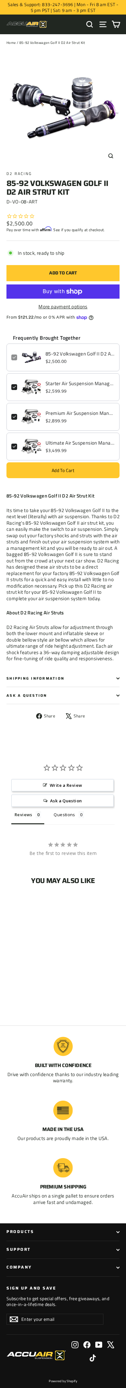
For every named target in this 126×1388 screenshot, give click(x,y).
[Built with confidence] (63, 1046)
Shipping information (35, 678)
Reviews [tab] (23, 814)
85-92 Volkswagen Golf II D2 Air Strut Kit (80, 354)
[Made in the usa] (63, 1110)
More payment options (63, 306)
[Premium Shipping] (63, 1167)
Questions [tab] (64, 814)
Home (11, 42)
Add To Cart (63, 470)
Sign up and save (31, 1288)
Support (18, 1249)
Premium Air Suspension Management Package (80, 413)
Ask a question (26, 695)
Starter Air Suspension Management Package (80, 383)
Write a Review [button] (66, 785)
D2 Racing (19, 173)
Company (19, 1267)
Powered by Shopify (63, 1381)
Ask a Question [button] (66, 801)
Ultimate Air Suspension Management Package (80, 443)
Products (20, 1232)
